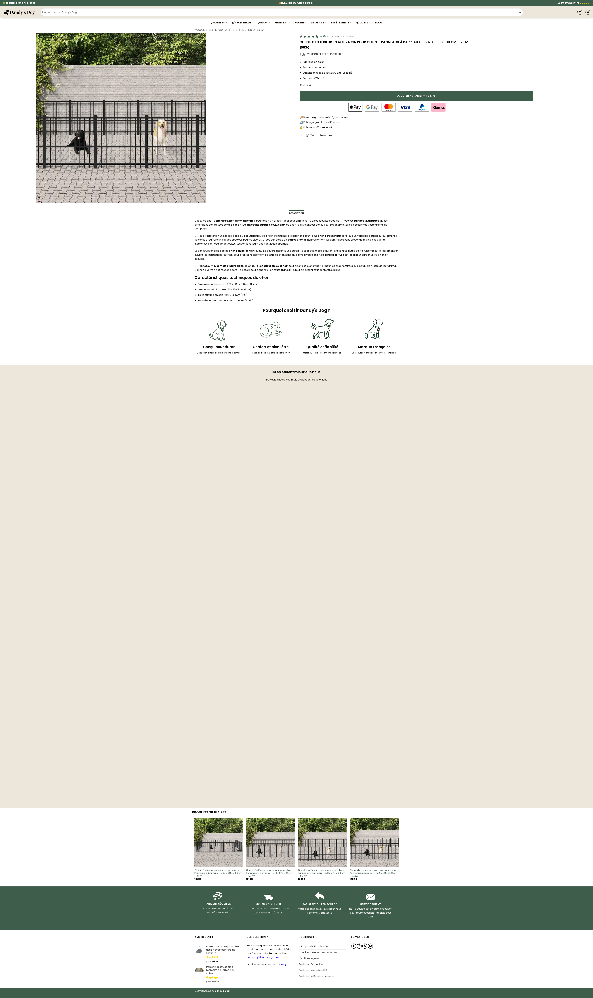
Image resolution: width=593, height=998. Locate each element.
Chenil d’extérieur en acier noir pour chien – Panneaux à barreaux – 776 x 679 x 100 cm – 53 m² (270, 873)
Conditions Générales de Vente (318, 952)
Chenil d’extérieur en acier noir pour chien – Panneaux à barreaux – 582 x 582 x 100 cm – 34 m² (374, 873)
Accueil (200, 30)
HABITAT (282, 22)
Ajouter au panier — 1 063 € (416, 95)
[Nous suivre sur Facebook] (353, 946)
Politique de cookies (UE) (314, 970)
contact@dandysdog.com (263, 957)
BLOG (378, 22)
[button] (587, 12)
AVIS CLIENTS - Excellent (337, 36)
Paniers (219, 22)
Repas (264, 22)
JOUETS (363, 22)
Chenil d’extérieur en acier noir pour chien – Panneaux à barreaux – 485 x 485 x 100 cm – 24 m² (218, 873)
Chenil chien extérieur (250, 30)
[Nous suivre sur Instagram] (359, 946)
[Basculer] (303, 136)
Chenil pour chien (220, 30)
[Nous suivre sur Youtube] (370, 946)
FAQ (283, 964)
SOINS (300, 22)
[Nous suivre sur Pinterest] (364, 946)
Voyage (318, 22)
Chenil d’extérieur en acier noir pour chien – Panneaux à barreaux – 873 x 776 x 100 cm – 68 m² (322, 873)
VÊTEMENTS (341, 22)
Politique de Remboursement (316, 976)
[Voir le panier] (579, 12)
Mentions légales (309, 958)
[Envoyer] (520, 12)
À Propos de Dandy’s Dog (314, 946)
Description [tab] (296, 213)
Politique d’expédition (311, 964)
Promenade (243, 22)
